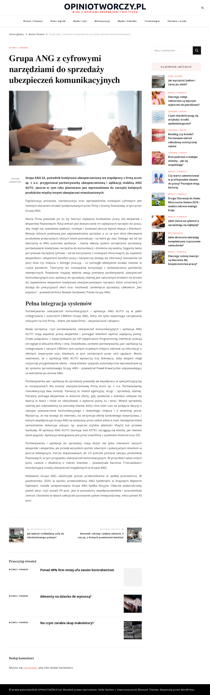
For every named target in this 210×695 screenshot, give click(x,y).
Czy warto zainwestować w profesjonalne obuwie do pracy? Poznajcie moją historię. (183, 181)
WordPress (187, 689)
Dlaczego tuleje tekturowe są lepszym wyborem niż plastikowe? (184, 100)
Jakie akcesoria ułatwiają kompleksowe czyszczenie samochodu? (184, 241)
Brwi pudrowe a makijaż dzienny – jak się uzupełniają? (183, 160)
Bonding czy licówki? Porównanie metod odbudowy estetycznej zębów (182, 140)
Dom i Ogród (58, 21)
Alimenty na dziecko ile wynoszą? (66, 596)
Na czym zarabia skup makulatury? (67, 623)
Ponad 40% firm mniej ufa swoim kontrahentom (77, 570)
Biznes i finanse (33, 21)
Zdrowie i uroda (177, 21)
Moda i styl (80, 21)
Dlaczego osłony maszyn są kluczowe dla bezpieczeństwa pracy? (183, 260)
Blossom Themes (148, 689)
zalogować (30, 668)
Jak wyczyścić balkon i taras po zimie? (181, 82)
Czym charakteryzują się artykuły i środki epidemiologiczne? (183, 119)
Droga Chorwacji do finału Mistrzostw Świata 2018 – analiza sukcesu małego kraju (184, 204)
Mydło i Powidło (127, 21)
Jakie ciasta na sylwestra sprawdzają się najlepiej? (183, 222)
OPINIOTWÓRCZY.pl (50, 689)
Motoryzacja (102, 21)
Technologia (152, 21)
